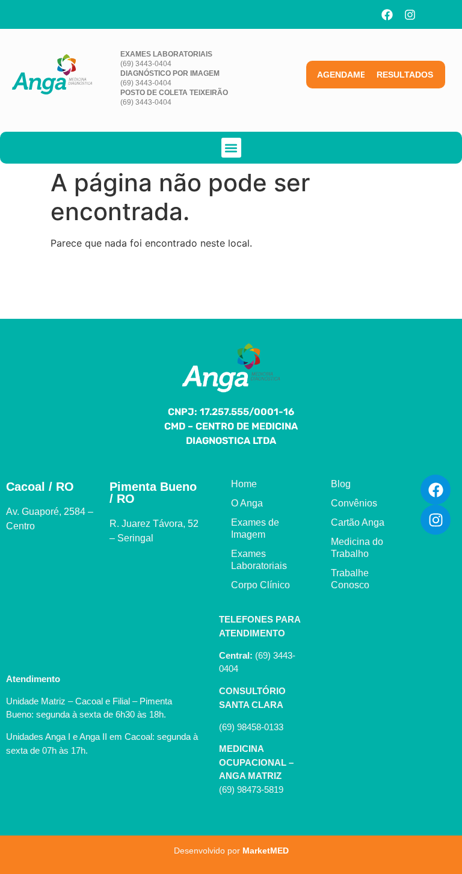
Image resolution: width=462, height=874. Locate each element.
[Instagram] (409, 14)
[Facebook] (386, 14)
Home (244, 484)
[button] (231, 148)
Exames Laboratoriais (259, 560)
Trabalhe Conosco (350, 579)
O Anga (247, 503)
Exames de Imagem (255, 528)
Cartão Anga (357, 522)
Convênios (354, 503)
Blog (341, 484)
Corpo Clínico (260, 585)
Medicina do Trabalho (357, 548)
